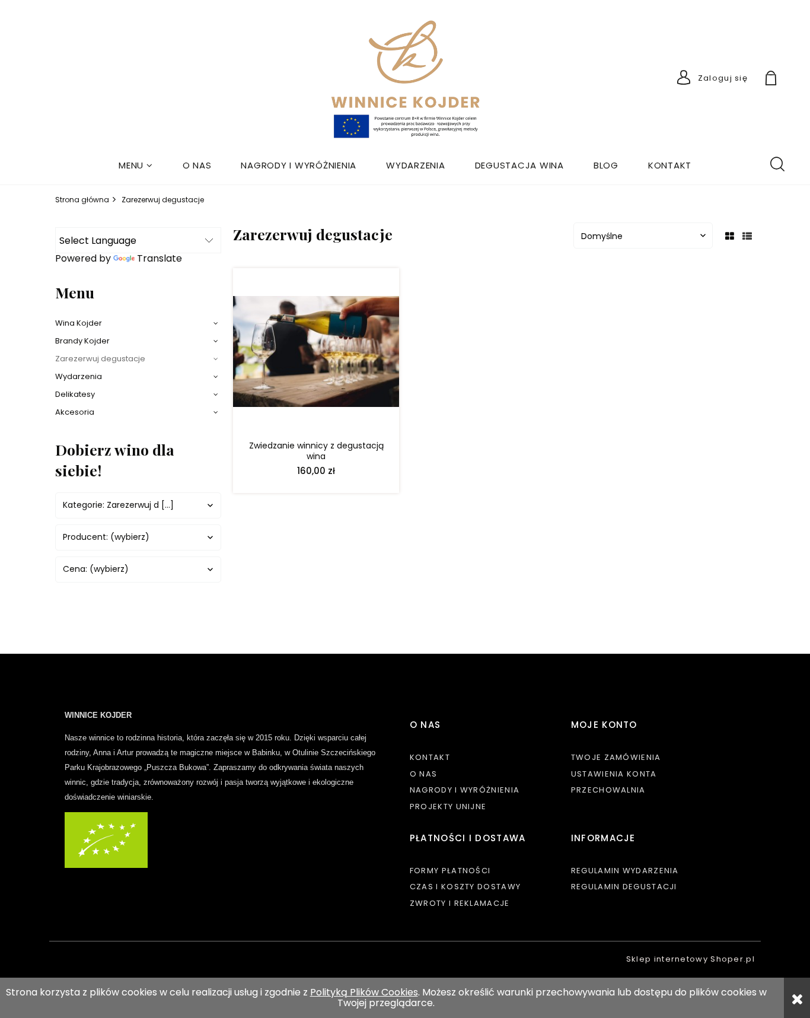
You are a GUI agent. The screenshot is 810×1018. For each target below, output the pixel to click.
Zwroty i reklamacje (460, 903)
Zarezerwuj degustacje (100, 358)
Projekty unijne (448, 806)
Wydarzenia (78, 376)
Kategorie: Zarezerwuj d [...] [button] (118, 505)
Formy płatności (450, 870)
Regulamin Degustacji (624, 886)
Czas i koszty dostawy (465, 886)
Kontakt (430, 757)
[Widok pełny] (747, 236)
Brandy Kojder (82, 340)
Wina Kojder (78, 323)
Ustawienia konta (614, 774)
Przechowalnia (608, 790)
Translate (159, 258)
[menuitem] (136, 165)
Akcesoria (74, 412)
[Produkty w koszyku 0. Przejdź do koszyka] (784, 79)
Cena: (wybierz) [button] (96, 569)
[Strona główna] (405, 80)
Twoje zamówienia (616, 757)
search (776, 163)
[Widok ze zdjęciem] (729, 236)
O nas (424, 774)
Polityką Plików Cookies (364, 992)
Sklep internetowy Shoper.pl (690, 959)
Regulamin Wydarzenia (625, 870)
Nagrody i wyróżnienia (464, 790)
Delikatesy (75, 394)
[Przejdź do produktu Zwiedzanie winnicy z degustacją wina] (316, 354)
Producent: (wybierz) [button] (106, 537)
